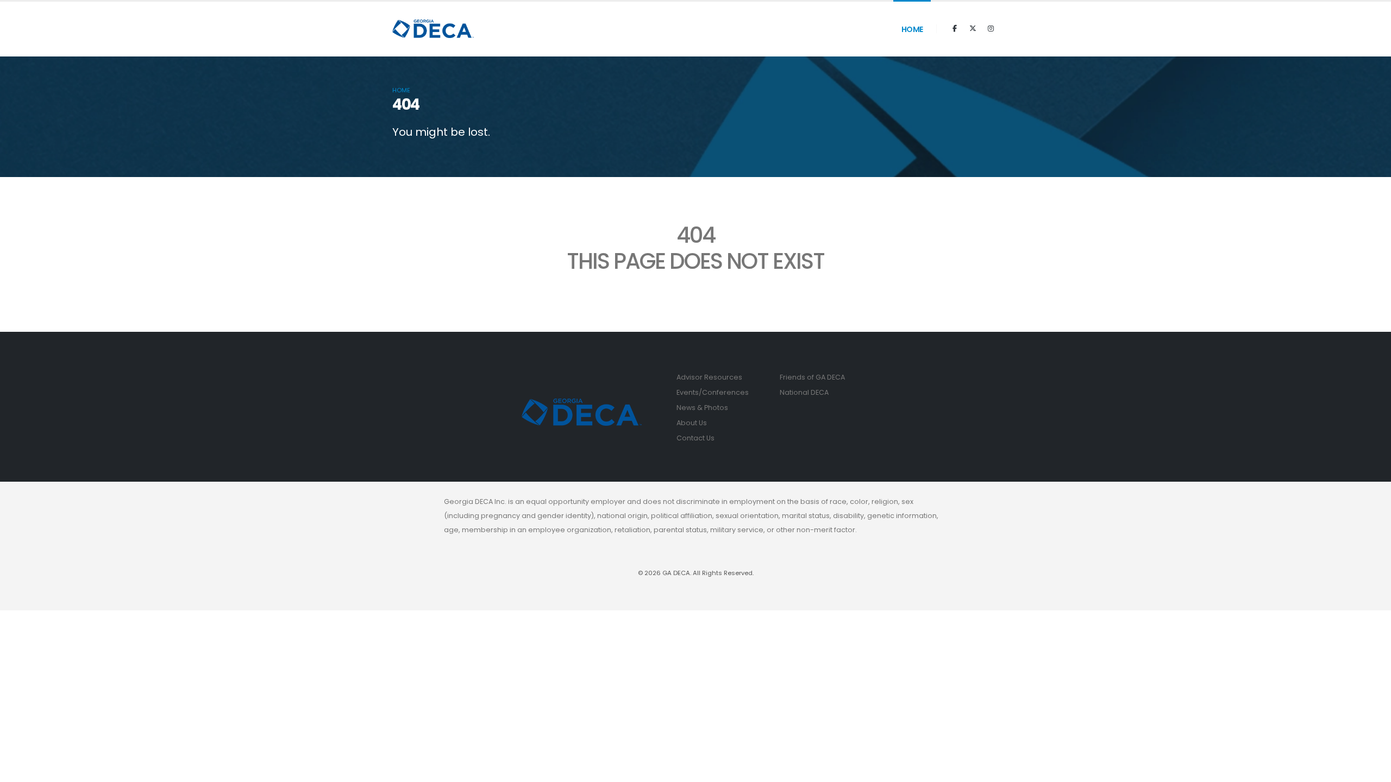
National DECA (804, 392)
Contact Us (695, 438)
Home (912, 29)
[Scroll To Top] (1372, 770)
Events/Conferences (712, 392)
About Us (691, 422)
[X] (972, 28)
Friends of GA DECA (812, 377)
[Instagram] (990, 28)
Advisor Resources (709, 377)
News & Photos (702, 407)
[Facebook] (954, 28)
